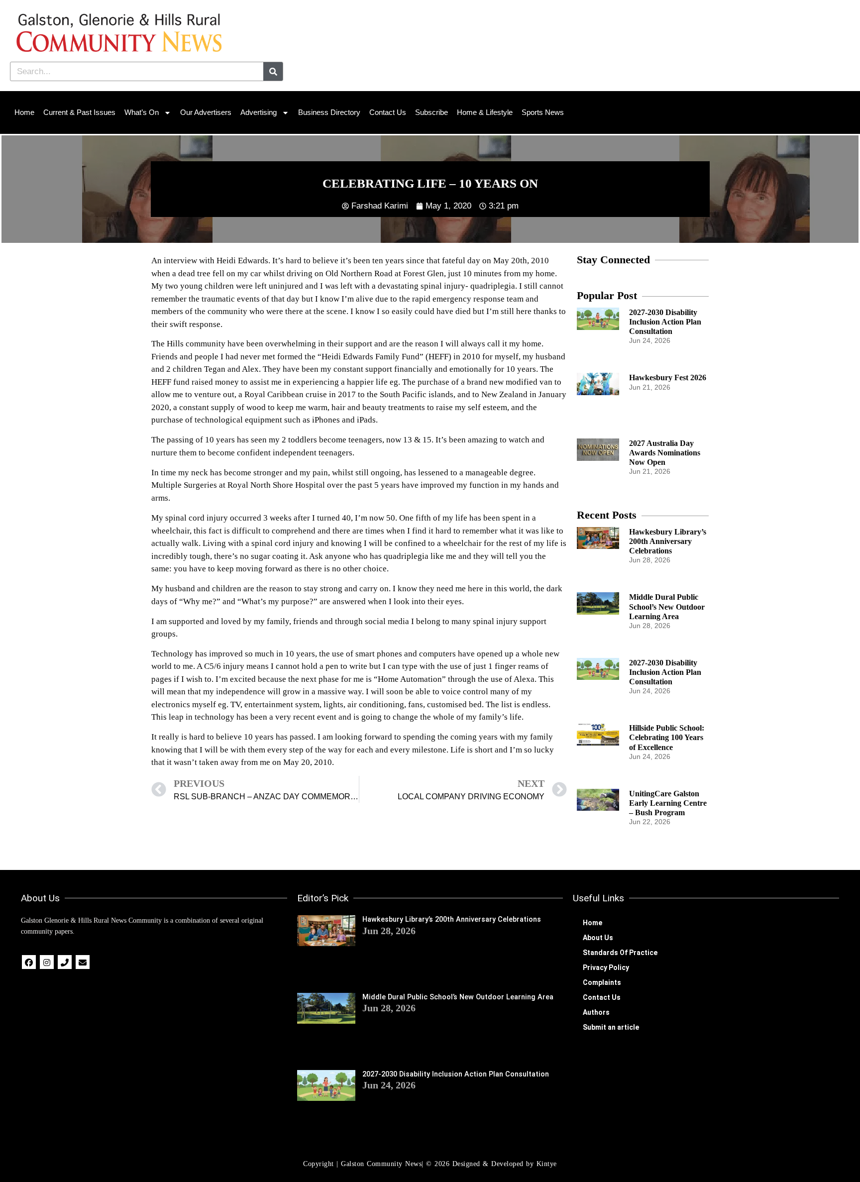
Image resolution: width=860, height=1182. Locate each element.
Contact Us (387, 112)
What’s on (141, 112)
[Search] (273, 71)
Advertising (258, 112)
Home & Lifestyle (485, 112)
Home (24, 112)
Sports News (543, 112)
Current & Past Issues (79, 112)
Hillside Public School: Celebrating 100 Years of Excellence (666, 737)
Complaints (602, 982)
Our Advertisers (205, 112)
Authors (596, 1012)
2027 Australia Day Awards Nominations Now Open (664, 452)
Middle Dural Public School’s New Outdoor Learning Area (667, 606)
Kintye (547, 1164)
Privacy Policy (606, 967)
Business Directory (329, 112)
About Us (598, 938)
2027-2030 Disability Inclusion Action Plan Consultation (665, 321)
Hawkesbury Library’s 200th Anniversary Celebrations (667, 541)
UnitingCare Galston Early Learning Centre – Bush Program (668, 803)
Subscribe (431, 112)
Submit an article (611, 1027)
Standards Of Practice (620, 953)
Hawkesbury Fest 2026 (667, 377)
